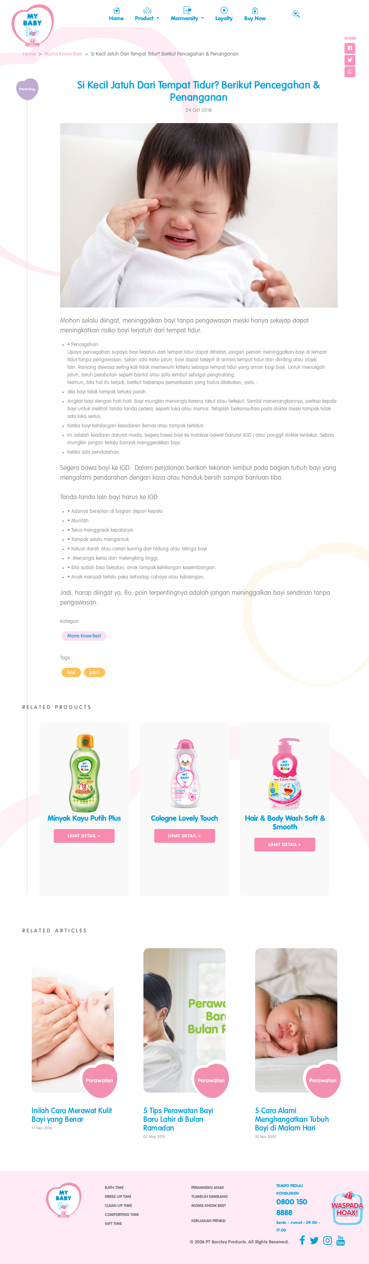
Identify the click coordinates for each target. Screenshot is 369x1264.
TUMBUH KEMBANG (209, 1197)
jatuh (94, 672)
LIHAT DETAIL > (84, 836)
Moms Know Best (63, 54)
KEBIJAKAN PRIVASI (208, 1221)
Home (29, 54)
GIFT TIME (113, 1224)
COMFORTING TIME (122, 1215)
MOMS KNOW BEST (208, 1206)
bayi (71, 672)
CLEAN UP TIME (118, 1206)
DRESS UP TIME (118, 1197)
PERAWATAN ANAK (207, 1188)
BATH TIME (114, 1188)
